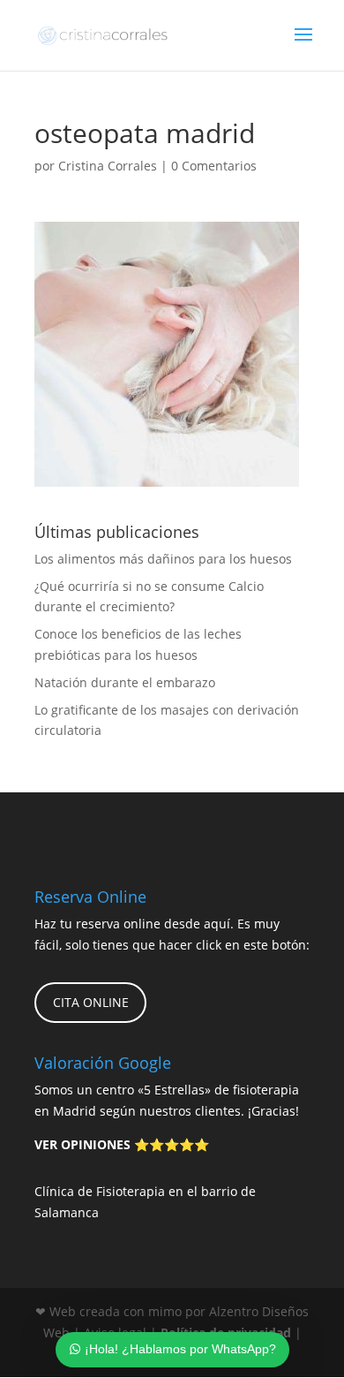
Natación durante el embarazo (124, 682)
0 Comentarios (214, 165)
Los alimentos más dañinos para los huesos (163, 558)
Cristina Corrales (107, 165)
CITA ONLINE (91, 1002)
